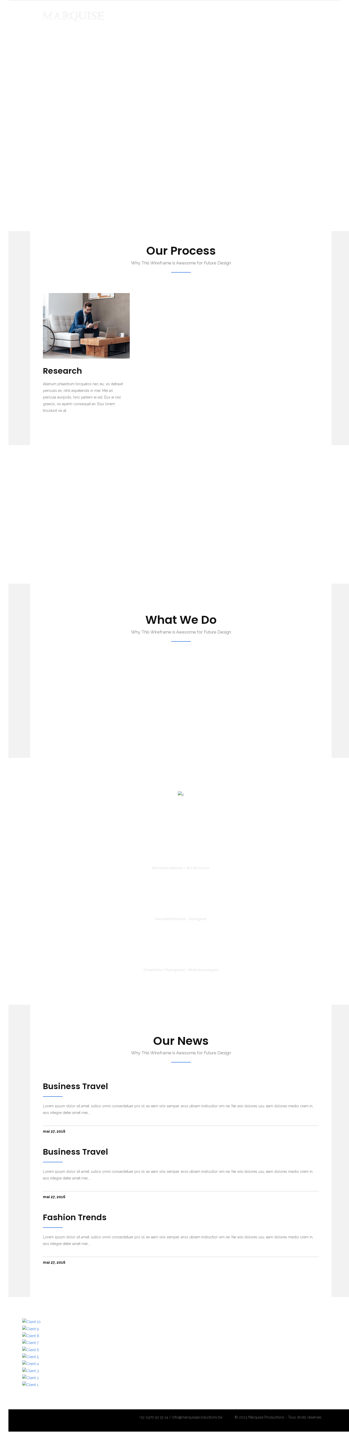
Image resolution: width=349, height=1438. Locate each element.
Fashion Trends (75, 1217)
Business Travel (75, 1086)
